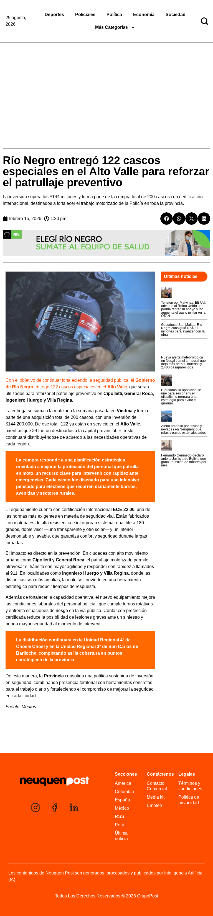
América (123, 783)
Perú (119, 824)
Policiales (85, 14)
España (122, 800)
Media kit (155, 797)
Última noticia (121, 836)
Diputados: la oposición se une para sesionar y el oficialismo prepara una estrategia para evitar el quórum (181, 396)
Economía (143, 14)
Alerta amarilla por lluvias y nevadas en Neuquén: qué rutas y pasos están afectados (183, 429)
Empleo (154, 805)
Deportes (54, 14)
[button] (166, 218)
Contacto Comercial (157, 786)
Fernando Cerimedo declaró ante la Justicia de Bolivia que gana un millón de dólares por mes (183, 460)
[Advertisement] (106, 84)
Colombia (124, 791)
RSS (119, 816)
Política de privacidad (188, 800)
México (122, 808)
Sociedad (176, 14)
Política (114, 14)
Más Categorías (111, 27)
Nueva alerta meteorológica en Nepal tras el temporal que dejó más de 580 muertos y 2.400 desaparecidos (183, 362)
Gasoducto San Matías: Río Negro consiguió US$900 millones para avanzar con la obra (183, 330)
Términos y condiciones (190, 786)
